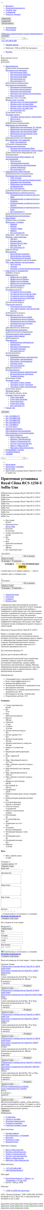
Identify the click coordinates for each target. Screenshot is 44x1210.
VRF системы (15, 178)
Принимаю (5, 1111)
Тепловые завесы (12, 391)
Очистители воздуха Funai (20, 307)
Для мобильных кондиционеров (23, 165)
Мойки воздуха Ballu (18, 277)
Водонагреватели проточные (22, 374)
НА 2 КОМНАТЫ (13, 418)
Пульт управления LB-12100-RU (14, 1089)
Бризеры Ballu (16, 241)
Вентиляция (10, 218)
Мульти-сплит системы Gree (21, 108)
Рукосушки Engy (17, 401)
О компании (10, 12)
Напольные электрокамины (21, 359)
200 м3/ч (13, 239)
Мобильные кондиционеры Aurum (24, 129)
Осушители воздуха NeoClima (22, 298)
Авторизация (11, 28)
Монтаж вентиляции (14, 429)
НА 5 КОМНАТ (12, 425)
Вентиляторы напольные (20, 256)
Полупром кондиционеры (16, 85)
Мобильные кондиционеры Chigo (23, 134)
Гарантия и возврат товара (16, 1125)
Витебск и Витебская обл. (20, 439)
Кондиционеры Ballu (18, 77)
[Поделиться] (23, 561)
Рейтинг (4, 909)
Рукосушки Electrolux (18, 399)
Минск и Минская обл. (19, 446)
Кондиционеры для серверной (18, 140)
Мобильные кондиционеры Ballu (23, 132)
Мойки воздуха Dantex (19, 281)
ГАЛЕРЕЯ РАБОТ (13, 452)
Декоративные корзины (19, 163)
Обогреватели (11, 340)
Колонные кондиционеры (20, 91)
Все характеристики (14, 550)
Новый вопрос (7, 929)
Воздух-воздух (16, 121)
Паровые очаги (16, 363)
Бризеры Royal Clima (18, 243)
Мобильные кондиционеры (17, 125)
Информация (6, 1113)
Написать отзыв (7, 866)
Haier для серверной (18, 142)
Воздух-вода (15, 119)
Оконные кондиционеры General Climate (26, 150)
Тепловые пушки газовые (20, 382)
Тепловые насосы (13, 115)
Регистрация (11, 30)
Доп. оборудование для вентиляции (20, 262)
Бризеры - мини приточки (16, 237)
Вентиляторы (11, 252)
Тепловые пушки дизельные (21, 385)
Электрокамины (12, 355)
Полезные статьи (12, 1140)
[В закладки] (15, 988)
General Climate (16, 229)
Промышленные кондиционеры (18, 176)
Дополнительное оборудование (18, 334)
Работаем (4, 1187)
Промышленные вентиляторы (18, 216)
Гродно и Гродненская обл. (21, 443)
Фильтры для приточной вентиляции (25, 269)
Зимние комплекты (18, 167)
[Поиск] (27, 458)
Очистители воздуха (14, 304)
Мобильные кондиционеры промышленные (21, 185)
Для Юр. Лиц (11, 10)
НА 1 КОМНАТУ (13, 416)
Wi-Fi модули (15, 161)
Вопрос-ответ (11, 601)
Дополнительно (7, 1129)
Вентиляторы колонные (19, 254)
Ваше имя (5, 868)
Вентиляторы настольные (20, 258)
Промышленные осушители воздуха (20, 193)
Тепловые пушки (12, 380)
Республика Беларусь (14, 435)
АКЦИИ (9, 454)
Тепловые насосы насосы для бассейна (25, 117)
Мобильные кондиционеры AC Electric (26, 127)
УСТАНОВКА (11, 427)
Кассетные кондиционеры (20, 89)
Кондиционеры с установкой (17, 1135)
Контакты (9, 6)
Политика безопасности (15, 8)
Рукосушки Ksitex (17, 404)
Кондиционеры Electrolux (20, 75)
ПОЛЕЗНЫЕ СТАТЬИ (15, 450)
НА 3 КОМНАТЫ (13, 420)
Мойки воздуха (12, 275)
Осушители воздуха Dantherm (22, 296)
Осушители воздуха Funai (20, 292)
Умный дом (10, 408)
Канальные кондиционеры (21, 87)
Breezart (13, 226)
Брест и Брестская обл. (19, 437)
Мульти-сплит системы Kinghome (23, 102)
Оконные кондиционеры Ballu (22, 148)
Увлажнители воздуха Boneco (22, 319)
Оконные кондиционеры (15, 146)
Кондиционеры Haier (18, 72)
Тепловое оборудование (15, 336)
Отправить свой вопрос (10, 956)
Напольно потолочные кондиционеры (25, 94)
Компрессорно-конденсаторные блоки (25, 180)
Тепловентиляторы (18, 349)
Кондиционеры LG (18, 79)
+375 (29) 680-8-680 (9, 41)
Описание (10, 597)
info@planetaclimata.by (14, 1170)
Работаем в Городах (9, 1146)
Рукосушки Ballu (17, 397)
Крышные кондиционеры (20, 182)
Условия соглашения (14, 1123)
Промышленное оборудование (18, 172)
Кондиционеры (12, 66)
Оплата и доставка (13, 14)
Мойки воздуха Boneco (19, 279)
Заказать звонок (12, 45)
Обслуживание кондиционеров (18, 431)
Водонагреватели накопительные (23, 372)
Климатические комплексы (16, 330)
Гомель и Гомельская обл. (20, 441)
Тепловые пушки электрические (23, 387)
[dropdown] (2, 2)
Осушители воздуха (14, 290)
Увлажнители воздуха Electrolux (23, 321)
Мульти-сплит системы (15, 100)
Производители (12, 1142)
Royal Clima (10, 469)
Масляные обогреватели (20, 347)
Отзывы (9, 599)
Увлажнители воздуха (14, 315)
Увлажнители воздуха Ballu (21, 317)
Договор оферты (12, 1133)
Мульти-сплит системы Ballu (21, 104)
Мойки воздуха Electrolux (20, 283)
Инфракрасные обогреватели (22, 342)
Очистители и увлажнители (17, 271)
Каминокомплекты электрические (24, 357)
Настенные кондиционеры (16, 70)
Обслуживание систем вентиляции (20, 433)
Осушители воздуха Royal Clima (23, 294)
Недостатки (5, 885)
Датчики (13, 266)
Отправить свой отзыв (10, 918)
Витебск (9, 52)
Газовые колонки (17, 376)
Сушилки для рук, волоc (15, 395)
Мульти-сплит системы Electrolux (23, 106)
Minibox (13, 231)
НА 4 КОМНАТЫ (13, 422)
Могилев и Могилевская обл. (22, 448)
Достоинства (6, 873)
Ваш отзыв (5, 897)
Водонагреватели (13, 370)
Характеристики (12, 595)
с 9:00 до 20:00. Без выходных (17, 1190)
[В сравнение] (18, 988)
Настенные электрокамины (21, 361)
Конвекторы (15, 344)
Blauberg (13, 224)
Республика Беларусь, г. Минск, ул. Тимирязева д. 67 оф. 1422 (20, 1179)
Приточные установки (15, 222)
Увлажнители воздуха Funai (21, 323)
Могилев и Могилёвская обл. (17, 1160)
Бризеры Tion (15, 245)
